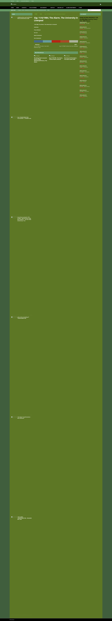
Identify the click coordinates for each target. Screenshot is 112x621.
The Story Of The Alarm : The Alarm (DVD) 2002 (70, 58)
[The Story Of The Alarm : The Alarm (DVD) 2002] (71, 56)
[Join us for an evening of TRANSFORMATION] (13, 365)
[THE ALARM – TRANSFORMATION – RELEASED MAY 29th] (13, 565)
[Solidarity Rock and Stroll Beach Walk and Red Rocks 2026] (13, 65)
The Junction (86, 91)
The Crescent (84, 33)
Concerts (24, 7)
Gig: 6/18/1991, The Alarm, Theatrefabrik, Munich (56, 58)
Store (80, 7)
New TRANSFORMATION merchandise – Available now (24, 118)
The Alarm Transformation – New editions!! (24, 417)
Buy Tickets (82, 24)
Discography (43, 7)
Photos (12, 1)
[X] (99, 1)
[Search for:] (94, 10)
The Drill (84, 81)
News (17, 7)
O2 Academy (88, 42)
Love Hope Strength (25, 1)
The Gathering (33, 7)
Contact (52, 7)
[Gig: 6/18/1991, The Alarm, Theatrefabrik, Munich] (56, 56)
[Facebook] (96, 1)
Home (12, 7)
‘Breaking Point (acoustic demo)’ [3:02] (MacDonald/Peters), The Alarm (40, 60)
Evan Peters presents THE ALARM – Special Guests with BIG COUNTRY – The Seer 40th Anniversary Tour (24, 219)
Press (33, 1)
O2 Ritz (86, 62)
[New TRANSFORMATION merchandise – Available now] (13, 165)
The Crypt (87, 23)
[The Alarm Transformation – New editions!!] (13, 465)
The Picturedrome (87, 28)
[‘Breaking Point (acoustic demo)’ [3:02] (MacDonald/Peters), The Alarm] (41, 56)
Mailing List (60, 7)
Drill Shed (85, 52)
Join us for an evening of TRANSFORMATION (23, 317)
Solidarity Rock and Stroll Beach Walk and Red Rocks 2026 (24, 18)
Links (17, 1)
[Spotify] (101, 1)
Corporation (86, 37)
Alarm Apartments (71, 7)
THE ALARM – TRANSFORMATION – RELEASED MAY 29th (24, 518)
